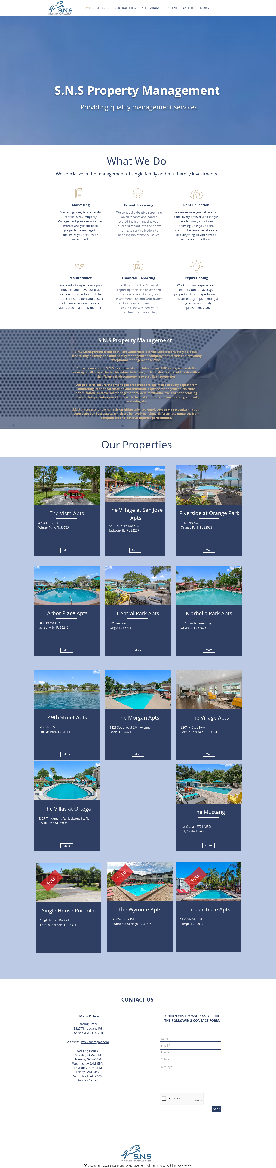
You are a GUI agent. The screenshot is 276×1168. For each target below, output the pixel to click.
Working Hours (87, 1051)
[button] (150, 8)
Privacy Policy (182, 1165)
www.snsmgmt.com (95, 1042)
